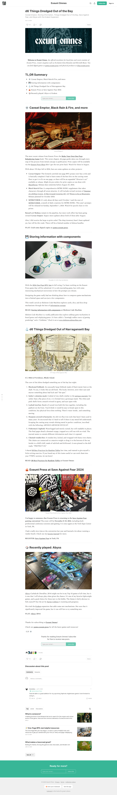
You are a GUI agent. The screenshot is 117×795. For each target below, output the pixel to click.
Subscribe (102, 3)
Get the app (67, 786)
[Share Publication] (94, 3)
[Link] (22, 74)
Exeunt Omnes (51, 622)
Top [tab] (27, 709)
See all (29, 755)
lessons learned (53, 534)
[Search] (90, 3)
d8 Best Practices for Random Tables (46, 450)
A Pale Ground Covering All (55, 194)
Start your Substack (53, 786)
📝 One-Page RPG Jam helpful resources (42, 728)
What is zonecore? (33, 714)
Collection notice (70, 782)
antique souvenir (81, 396)
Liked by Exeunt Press (36, 691)
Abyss (27, 593)
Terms (62, 782)
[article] (58, 718)
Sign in (111, 3)
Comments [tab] (29, 672)
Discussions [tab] (39, 709)
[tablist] (33, 672)
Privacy (57, 782)
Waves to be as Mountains (80, 194)
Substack (49, 791)
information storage (58, 305)
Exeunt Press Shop (38, 164)
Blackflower (33, 185)
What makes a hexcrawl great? (38, 742)
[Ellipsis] (90, 688)
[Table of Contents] (2, 397)
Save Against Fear (79, 518)
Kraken (38, 606)
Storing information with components (46, 310)
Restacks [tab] (37, 672)
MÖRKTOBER (34, 203)
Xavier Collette (53, 602)
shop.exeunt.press (83, 65)
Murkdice (32, 689)
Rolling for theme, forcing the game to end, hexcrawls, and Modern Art (47, 745)
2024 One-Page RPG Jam (42, 285)
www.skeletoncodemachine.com (70, 320)
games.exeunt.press (52, 65)
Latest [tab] (32, 709)
